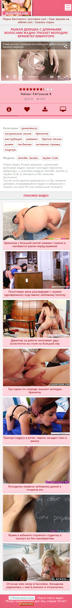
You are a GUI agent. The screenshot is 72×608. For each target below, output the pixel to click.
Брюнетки (42, 133)
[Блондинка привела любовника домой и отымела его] (36, 446)
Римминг (32, 139)
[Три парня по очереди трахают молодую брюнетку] (36, 348)
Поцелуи (10, 149)
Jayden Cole (50, 157)
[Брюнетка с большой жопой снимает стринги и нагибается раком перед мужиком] (36, 202)
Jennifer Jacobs (28, 157)
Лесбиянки (25, 144)
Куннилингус (29, 128)
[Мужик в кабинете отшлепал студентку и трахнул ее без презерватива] (36, 494)
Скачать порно (44, 22)
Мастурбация (13, 139)
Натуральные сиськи (18, 133)
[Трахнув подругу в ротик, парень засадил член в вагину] (36, 397)
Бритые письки (51, 139)
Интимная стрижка (48, 144)
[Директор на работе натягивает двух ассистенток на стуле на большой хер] (36, 299)
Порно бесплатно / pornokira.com (24, 19)
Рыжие (9, 144)
